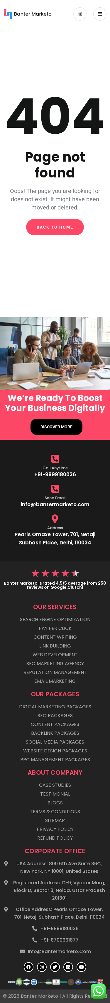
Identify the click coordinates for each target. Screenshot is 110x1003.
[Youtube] (81, 967)
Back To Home (55, 227)
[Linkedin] (68, 967)
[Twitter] (55, 967)
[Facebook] (28, 967)
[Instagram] (42, 967)
